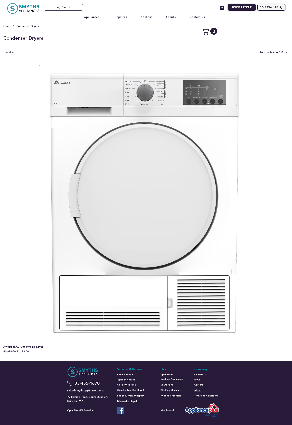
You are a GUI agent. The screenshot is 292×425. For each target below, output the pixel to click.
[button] (222, 7)
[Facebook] (120, 410)
